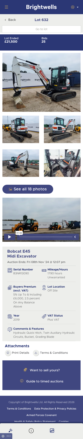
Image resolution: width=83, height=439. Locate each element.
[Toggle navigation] (5, 7)
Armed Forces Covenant (41, 415)
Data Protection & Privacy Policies (55, 408)
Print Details (20, 353)
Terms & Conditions (54, 353)
